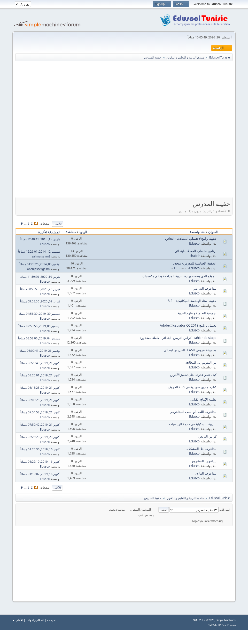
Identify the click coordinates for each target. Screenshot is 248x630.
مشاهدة (71, 232)
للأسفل (58, 224)
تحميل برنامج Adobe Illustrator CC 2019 (188, 325)
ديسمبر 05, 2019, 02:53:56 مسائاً (39, 326)
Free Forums (229, 625)
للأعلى (57, 487)
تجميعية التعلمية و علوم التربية (197, 313)
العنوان (213, 232)
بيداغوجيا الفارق (206, 473)
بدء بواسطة (197, 232)
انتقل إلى (225, 509)
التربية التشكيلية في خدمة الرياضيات (193, 424)
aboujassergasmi (38, 269)
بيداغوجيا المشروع (204, 461)
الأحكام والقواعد (35, 620)
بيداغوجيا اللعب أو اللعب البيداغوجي (193, 412)
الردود (83, 232)
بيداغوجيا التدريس (205, 288)
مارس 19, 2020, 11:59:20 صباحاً (40, 277)
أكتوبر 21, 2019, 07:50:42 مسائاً (40, 425)
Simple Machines (226, 620)
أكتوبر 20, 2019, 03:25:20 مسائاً (40, 437)
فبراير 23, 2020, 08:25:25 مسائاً (40, 289)
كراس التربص (207, 436)
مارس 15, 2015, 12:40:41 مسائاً (40, 239)
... (25, 223)
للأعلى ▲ (17, 620)
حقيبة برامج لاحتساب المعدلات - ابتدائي (191, 238)
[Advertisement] (116, 96)
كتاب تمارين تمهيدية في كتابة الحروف (192, 387)
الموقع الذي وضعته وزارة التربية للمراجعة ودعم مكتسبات (179, 276)
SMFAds (212, 625)
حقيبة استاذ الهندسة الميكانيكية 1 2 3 (192, 301)
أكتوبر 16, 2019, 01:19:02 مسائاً (40, 474)
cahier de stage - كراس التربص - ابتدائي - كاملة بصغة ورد (178, 338)
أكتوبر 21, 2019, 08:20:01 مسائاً (40, 375)
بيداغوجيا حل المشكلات (201, 449)
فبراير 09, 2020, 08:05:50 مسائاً (40, 301)
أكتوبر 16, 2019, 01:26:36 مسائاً (40, 449)
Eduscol (194, 243)
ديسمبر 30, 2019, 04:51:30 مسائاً (39, 314)
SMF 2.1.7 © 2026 (203, 620)
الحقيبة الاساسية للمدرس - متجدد (195, 263)
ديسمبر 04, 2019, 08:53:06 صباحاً (39, 338)
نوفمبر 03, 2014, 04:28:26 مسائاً (39, 264)
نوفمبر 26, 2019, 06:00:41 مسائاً (39, 351)
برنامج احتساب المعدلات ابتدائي (196, 251)
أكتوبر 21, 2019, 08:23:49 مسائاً (40, 363)
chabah (195, 256)
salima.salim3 (41, 256)
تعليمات (51, 620)
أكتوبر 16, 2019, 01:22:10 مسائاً (40, 462)
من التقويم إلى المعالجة (201, 362)
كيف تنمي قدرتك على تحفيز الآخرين (193, 375)
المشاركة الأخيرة (49, 232)
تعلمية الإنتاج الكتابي (203, 399)
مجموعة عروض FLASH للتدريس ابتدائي (190, 350)
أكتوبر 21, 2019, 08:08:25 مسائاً (40, 400)
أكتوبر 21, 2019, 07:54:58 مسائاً (40, 412)
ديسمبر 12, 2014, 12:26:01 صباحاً (39, 251)
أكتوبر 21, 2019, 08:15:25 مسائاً (40, 388)
